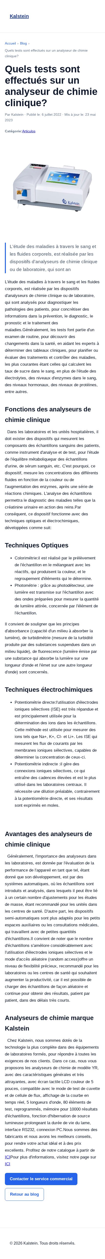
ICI (7, 1157)
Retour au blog (24, 1194)
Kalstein (19, 16)
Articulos (28, 131)
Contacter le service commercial (41, 1179)
